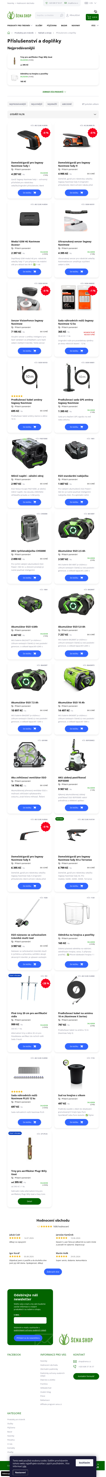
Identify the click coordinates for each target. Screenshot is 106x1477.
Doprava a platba (47, 1380)
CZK (91, 3)
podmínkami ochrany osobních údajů (30, 1330)
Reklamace (45, 1400)
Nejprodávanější (17, 104)
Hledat (62, 15)
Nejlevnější (36, 104)
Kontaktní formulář (86, 1376)
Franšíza (44, 1384)
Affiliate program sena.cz (51, 1404)
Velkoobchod (45, 1388)
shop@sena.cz (84, 1361)
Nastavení (20, 1472)
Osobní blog (45, 1392)
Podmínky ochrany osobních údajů (52, 1374)
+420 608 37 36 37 (86, 1366)
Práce (42, 1396)
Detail (29, 1201)
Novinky (10, 3)
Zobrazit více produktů (53, 92)
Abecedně (67, 104)
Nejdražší (52, 104)
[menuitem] (20, 25)
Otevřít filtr (17, 114)
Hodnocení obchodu (25, 3)
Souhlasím (84, 1462)
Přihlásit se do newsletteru (28, 1338)
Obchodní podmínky (49, 1369)
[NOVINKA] (76, 835)
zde (24, 1466)
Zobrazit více (53, 1271)
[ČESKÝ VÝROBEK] (29, 1149)
